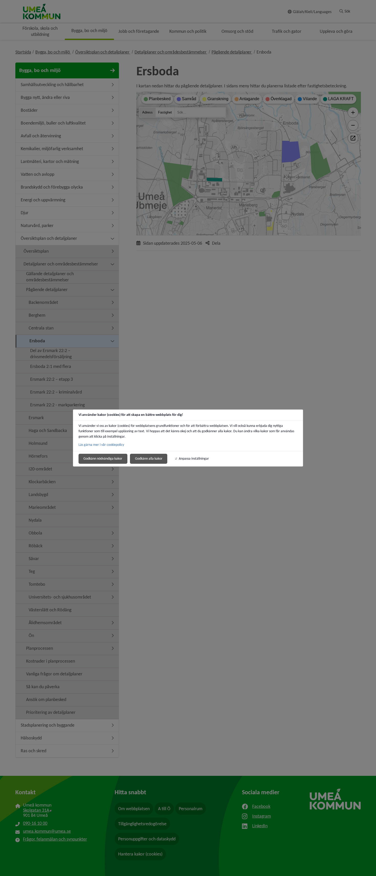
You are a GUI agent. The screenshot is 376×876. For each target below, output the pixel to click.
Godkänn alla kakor (148, 458)
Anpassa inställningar (194, 458)
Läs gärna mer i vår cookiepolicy (101, 444)
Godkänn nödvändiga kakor (102, 458)
